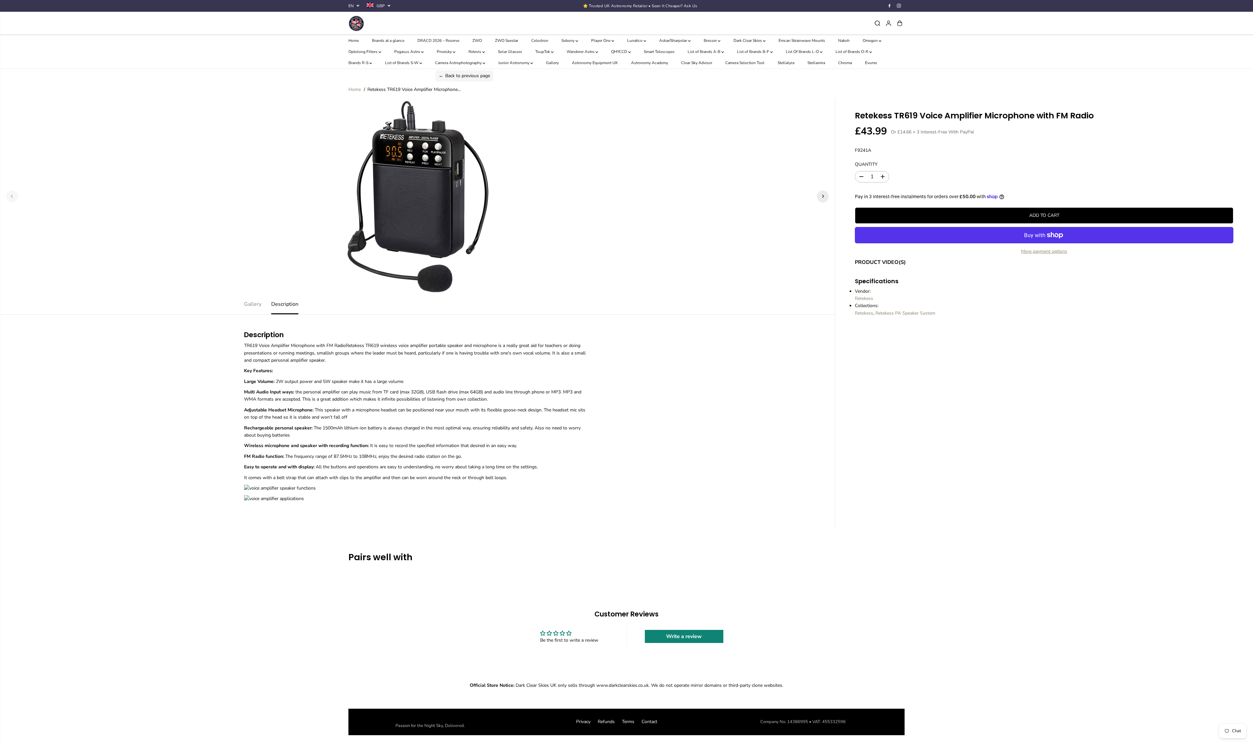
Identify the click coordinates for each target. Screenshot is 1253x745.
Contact (649, 722)
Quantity (866, 164)
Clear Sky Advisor (696, 62)
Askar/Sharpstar (673, 40)
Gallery (552, 62)
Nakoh (844, 40)
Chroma (845, 62)
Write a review (684, 636)
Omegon (871, 40)
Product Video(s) (880, 262)
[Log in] (888, 23)
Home (353, 40)
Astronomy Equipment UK (595, 62)
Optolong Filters (363, 51)
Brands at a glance (388, 40)
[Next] (822, 196)
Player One (601, 40)
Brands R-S (358, 62)
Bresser (711, 40)
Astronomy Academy (649, 62)
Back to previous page (464, 76)
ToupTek (543, 51)
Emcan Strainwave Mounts (802, 40)
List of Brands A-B (704, 51)
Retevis (475, 51)
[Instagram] (899, 6)
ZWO (477, 40)
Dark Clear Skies (748, 40)
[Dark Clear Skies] (441, 23)
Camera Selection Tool (745, 62)
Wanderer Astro (581, 51)
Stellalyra (786, 62)
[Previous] (12, 196)
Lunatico (635, 40)
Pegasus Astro (407, 51)
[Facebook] (889, 6)
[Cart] (900, 23)
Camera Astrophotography (459, 62)
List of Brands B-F (753, 51)
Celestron (539, 40)
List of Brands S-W (402, 62)
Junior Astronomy (514, 62)
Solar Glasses (510, 51)
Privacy (583, 722)
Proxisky (445, 51)
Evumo (871, 62)
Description (284, 304)
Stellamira (816, 62)
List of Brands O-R (852, 51)
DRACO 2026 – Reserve (438, 40)
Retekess (864, 298)
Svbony (568, 40)
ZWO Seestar (506, 40)
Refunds (606, 722)
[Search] (877, 23)
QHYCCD (619, 51)
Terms (628, 722)
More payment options (1044, 251)
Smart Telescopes (659, 51)
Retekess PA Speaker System (905, 313)
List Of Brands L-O (803, 51)
